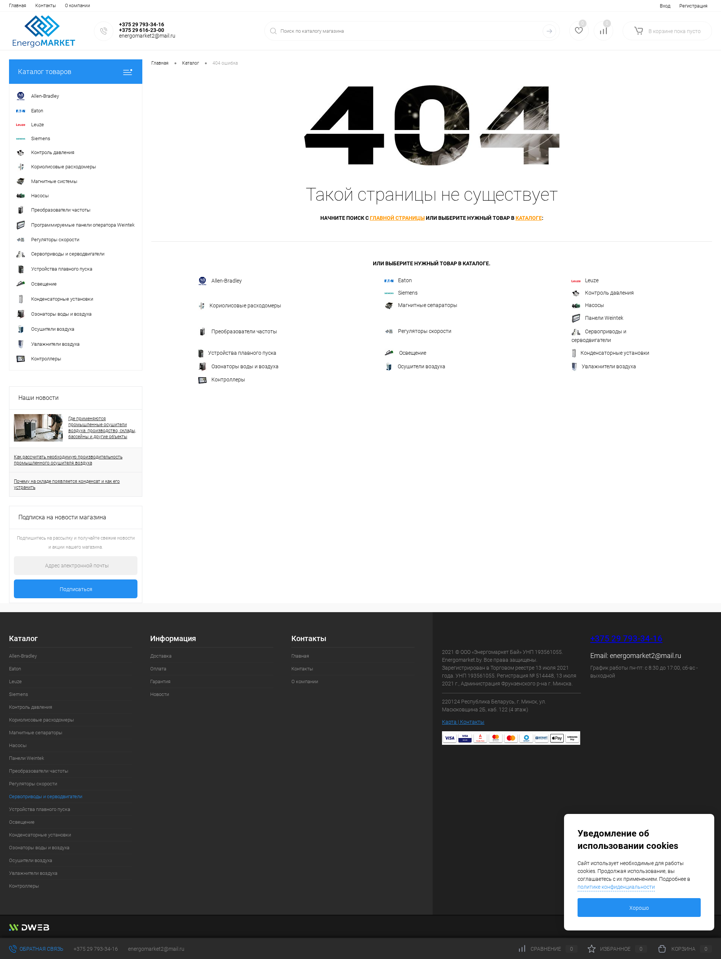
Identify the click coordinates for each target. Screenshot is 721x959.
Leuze (592, 280)
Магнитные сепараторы (427, 305)
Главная (17, 5)
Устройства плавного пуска (242, 353)
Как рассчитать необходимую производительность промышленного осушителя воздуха (68, 460)
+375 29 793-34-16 (626, 638)
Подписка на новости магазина (62, 517)
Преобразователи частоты (244, 331)
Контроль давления (609, 293)
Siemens (408, 293)
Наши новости (38, 397)
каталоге (529, 218)
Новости (159, 694)
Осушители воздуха (421, 366)
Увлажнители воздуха (609, 366)
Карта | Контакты (463, 722)
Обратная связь (40, 949)
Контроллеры (228, 380)
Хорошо (639, 908)
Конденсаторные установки (615, 353)
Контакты (45, 5)
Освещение (412, 353)
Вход (665, 6)
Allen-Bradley (226, 281)
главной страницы (397, 218)
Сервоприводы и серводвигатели (599, 335)
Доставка (161, 656)
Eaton (405, 280)
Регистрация (693, 6)
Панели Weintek (604, 318)
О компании (77, 5)
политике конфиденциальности (616, 887)
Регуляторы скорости (424, 331)
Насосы (594, 305)
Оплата (158, 669)
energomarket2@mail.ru (645, 656)
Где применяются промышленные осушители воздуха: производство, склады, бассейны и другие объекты (102, 427)
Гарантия (160, 681)
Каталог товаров (44, 72)
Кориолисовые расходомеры (245, 306)
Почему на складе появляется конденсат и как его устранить (67, 484)
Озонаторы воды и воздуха (245, 366)
